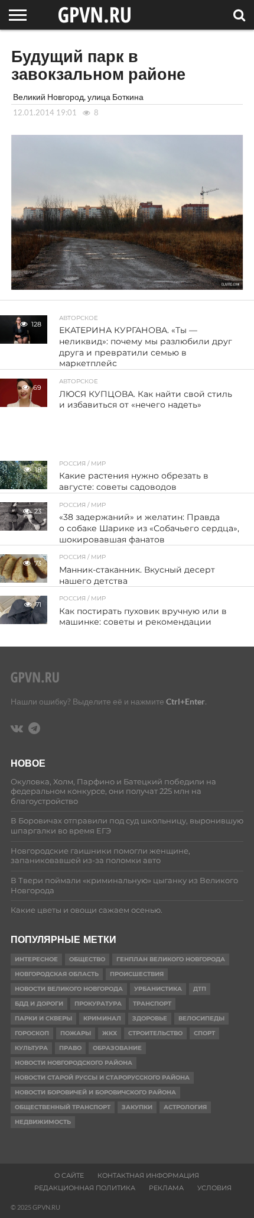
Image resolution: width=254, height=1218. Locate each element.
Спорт (204, 1033)
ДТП (199, 989)
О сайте (69, 1175)
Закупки (137, 1107)
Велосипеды (201, 1018)
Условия (214, 1188)
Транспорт (152, 1003)
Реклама (166, 1188)
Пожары (75, 1033)
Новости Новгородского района (73, 1063)
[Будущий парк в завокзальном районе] (127, 286)
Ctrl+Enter (185, 701)
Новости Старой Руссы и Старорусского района (102, 1077)
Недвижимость (43, 1122)
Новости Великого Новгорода (69, 989)
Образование (117, 1048)
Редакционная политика (84, 1188)
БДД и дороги (39, 1003)
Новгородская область (57, 974)
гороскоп (32, 1033)
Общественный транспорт (62, 1107)
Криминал (102, 1018)
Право (70, 1048)
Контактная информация (148, 1175)
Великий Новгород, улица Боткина (78, 97)
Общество (87, 959)
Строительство (155, 1033)
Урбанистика (158, 989)
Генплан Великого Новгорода (170, 959)
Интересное (36, 959)
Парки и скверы (43, 1018)
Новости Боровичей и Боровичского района (95, 1092)
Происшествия (137, 974)
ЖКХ (109, 1033)
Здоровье (149, 1018)
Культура (31, 1048)
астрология (185, 1107)
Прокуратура (98, 1003)
